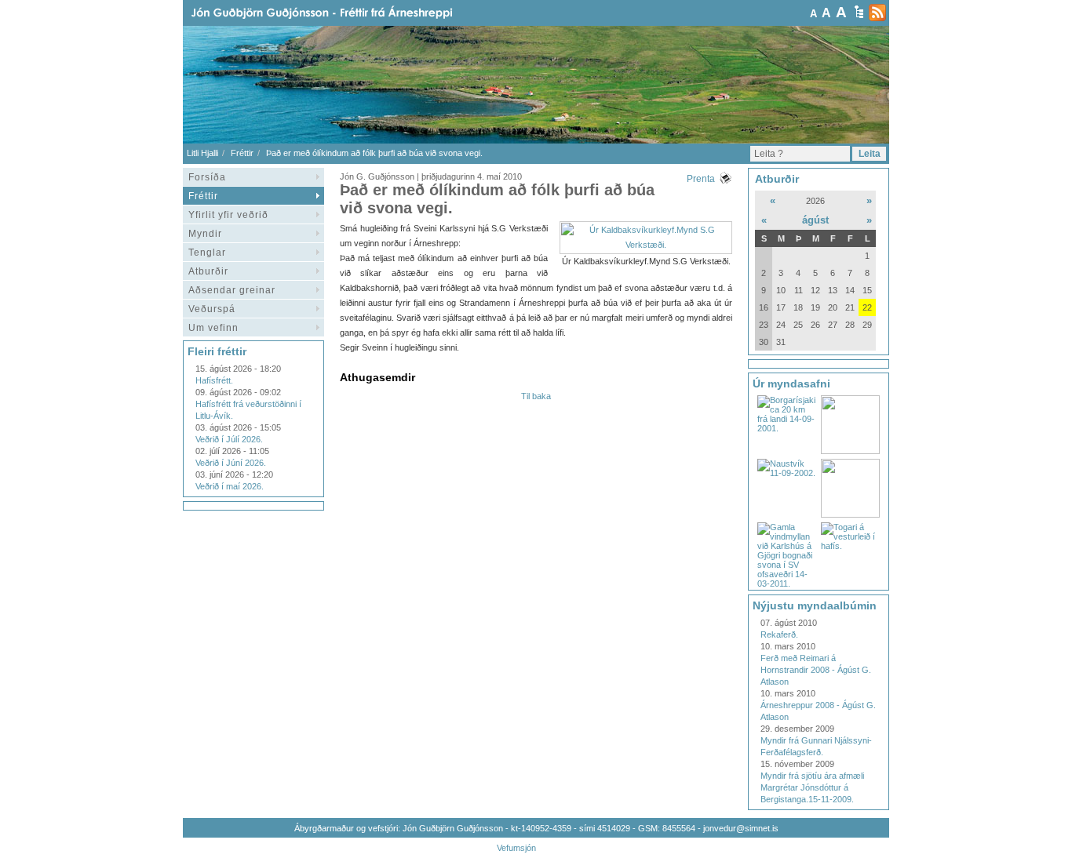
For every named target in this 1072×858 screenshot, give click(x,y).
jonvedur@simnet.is (740, 828)
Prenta (701, 178)
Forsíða (207, 177)
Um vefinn (213, 327)
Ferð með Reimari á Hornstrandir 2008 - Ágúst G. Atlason (815, 669)
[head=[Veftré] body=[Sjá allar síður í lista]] (859, 11)
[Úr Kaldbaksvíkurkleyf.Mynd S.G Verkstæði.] (646, 244)
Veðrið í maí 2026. (229, 486)
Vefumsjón (516, 848)
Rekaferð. (779, 634)
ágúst (815, 220)
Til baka (536, 396)
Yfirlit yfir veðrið (228, 214)
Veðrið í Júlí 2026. (229, 439)
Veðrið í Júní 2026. (230, 462)
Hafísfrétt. (214, 380)
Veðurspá (211, 309)
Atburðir (208, 271)
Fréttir (242, 153)
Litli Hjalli (202, 153)
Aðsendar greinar (231, 290)
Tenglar (207, 252)
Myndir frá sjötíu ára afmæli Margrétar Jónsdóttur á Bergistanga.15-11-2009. (812, 787)
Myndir (205, 233)
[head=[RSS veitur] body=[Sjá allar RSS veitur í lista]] (877, 12)
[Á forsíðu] (347, 13)
